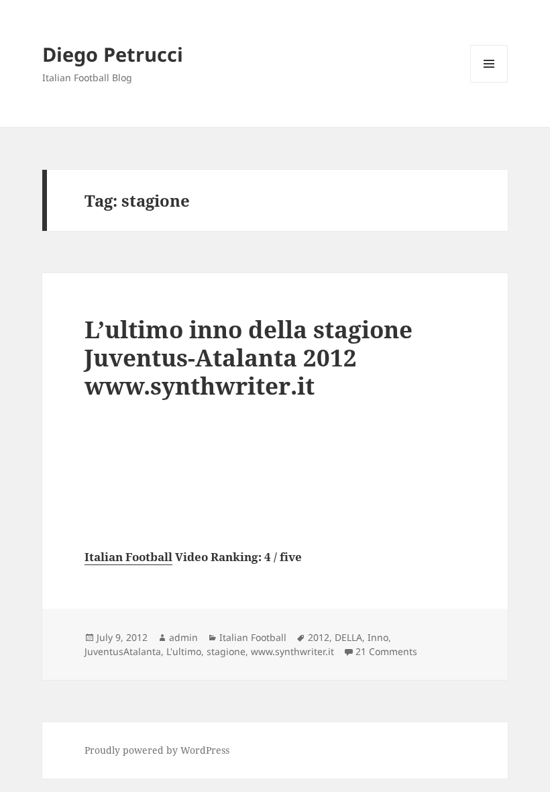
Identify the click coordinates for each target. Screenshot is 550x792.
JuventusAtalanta (123, 651)
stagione (226, 651)
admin (183, 637)
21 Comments (386, 651)
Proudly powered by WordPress (157, 750)
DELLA (348, 637)
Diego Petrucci (112, 54)
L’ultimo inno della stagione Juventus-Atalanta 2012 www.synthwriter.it (248, 357)
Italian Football (128, 556)
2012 (318, 637)
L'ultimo (183, 651)
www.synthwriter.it (292, 651)
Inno (378, 637)
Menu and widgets (489, 82)
